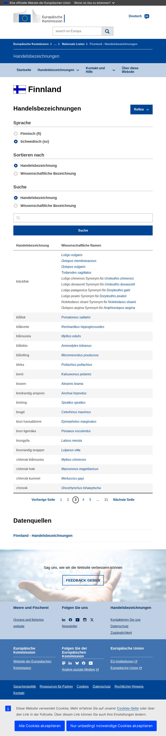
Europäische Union (124, 668)
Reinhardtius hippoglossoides (82, 327)
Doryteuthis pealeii (113, 296)
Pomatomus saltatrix (75, 317)
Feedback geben (83, 580)
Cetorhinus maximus (76, 412)
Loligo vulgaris (71, 255)
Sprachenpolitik (24, 686)
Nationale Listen (73, 44)
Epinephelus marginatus (78, 421)
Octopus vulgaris (73, 266)
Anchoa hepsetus (73, 393)
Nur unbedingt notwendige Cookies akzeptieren (111, 726)
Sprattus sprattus (73, 402)
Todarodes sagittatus (76, 272)
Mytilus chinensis (73, 459)
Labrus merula (71, 440)
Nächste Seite (123, 499)
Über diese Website (130, 69)
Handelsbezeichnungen (56, 70)
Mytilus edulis (71, 336)
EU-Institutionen (122, 661)
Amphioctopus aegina (119, 308)
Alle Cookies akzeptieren (40, 726)
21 (106, 499)
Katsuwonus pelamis (76, 374)
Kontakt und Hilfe (95, 69)
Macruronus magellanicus (79, 469)
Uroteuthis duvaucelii (120, 284)
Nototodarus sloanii (122, 302)
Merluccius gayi (72, 478)
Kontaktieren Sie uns (125, 619)
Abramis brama (72, 383)
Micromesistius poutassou (80, 355)
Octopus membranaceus (78, 261)
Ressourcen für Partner (56, 686)
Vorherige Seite (43, 499)
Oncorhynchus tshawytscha (81, 488)
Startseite (24, 70)
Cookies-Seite (128, 708)
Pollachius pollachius (76, 364)
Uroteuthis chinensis (119, 278)
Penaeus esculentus (76, 431)
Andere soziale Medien (78, 669)
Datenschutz (120, 626)
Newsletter (69, 626)
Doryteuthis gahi (118, 290)
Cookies (83, 686)
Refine (139, 109)
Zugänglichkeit (121, 632)
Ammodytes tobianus (76, 345)
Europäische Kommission (31, 44)
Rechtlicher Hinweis (129, 686)
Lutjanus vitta (70, 450)
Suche (107, 31)
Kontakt (18, 693)
